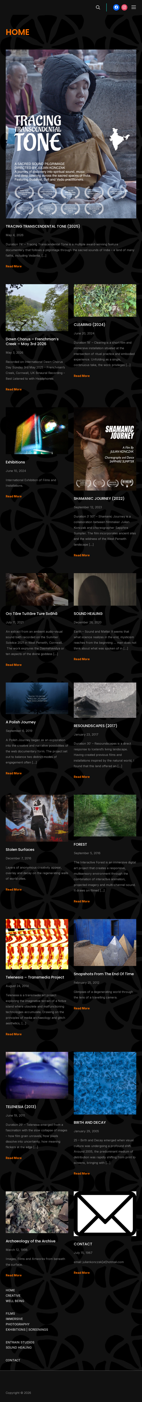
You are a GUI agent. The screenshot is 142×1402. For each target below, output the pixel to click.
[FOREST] (105, 797)
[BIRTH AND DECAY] (105, 1054)
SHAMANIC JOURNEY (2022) (99, 498)
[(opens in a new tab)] (37, 576)
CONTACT (83, 1244)
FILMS (10, 1313)
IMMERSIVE (14, 1319)
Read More (14, 266)
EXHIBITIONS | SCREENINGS (27, 1329)
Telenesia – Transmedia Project (35, 977)
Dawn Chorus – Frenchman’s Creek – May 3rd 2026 (32, 341)
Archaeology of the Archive (30, 1241)
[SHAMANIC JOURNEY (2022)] (105, 410)
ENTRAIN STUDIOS (20, 1342)
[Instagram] (124, 7)
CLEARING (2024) (89, 324)
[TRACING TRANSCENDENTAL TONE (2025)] (71, 52)
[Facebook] (116, 7)
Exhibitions (15, 462)
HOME (10, 1290)
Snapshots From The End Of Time (104, 973)
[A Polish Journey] (37, 685)
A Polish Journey (21, 722)
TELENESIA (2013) (21, 1106)
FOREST (80, 844)
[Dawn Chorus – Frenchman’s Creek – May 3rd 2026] (37, 287)
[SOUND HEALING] (105, 576)
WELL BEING (15, 1301)
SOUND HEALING (88, 613)
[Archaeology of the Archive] (37, 1194)
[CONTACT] (105, 1194)
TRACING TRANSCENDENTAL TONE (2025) (43, 226)
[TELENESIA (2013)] (37, 1054)
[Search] (98, 7)
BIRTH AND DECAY (90, 1122)
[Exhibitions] (37, 410)
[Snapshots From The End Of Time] (105, 921)
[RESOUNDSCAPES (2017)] (105, 685)
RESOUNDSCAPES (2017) (95, 725)
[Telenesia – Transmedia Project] (37, 921)
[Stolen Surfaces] (37, 797)
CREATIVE (13, 1295)
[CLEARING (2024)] (105, 287)
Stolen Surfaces (20, 849)
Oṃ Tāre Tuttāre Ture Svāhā (32, 613)
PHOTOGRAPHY (18, 1324)
